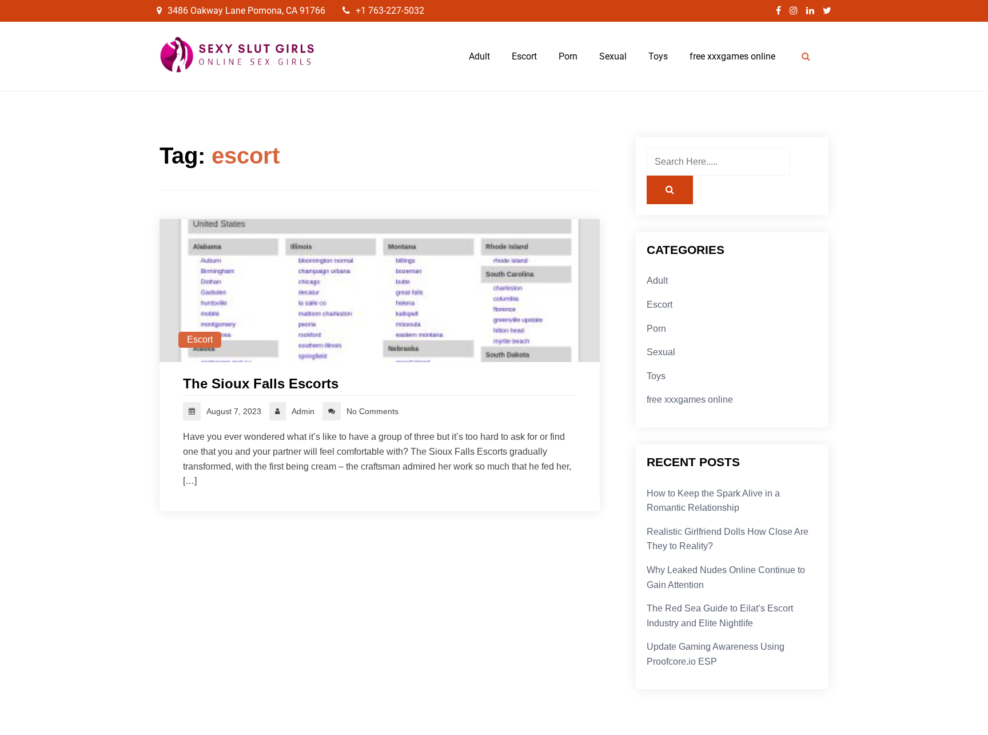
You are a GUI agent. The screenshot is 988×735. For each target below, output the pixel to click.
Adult (479, 56)
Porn (568, 56)
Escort (524, 56)
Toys (658, 56)
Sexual (613, 56)
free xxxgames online (732, 56)
